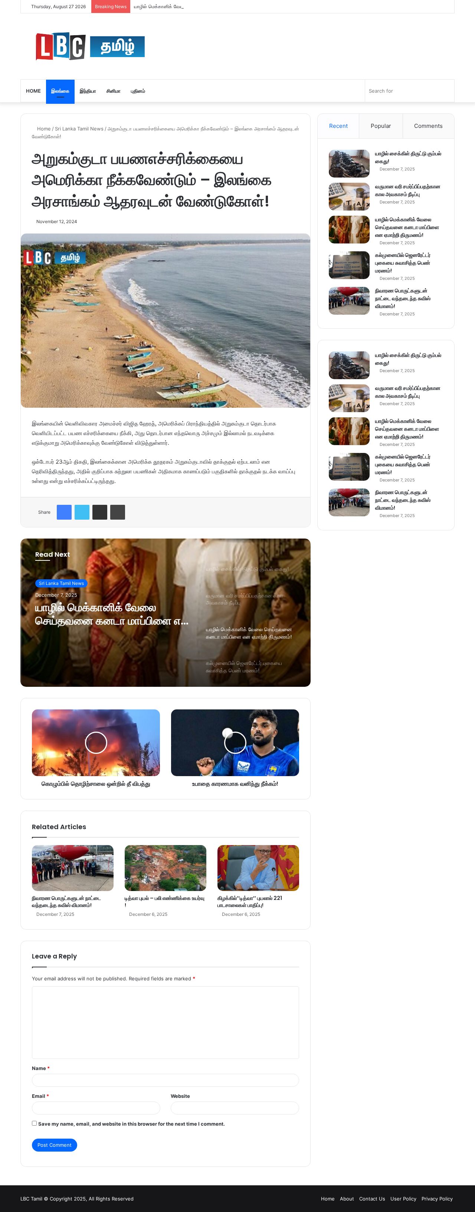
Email (40, 1096)
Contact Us (372, 1199)
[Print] (117, 512)
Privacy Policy (437, 1199)
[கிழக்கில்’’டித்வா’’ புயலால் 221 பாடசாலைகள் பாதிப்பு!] (258, 868)
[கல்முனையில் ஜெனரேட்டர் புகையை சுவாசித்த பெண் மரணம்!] (349, 265)
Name (41, 1068)
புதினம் (138, 91)
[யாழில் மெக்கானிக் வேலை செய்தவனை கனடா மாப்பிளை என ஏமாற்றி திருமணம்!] (349, 230)
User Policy (403, 1199)
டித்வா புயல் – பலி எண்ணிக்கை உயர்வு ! (164, 901)
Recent (338, 125)
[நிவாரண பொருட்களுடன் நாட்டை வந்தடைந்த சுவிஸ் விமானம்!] (73, 868)
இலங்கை (60, 91)
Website (180, 1096)
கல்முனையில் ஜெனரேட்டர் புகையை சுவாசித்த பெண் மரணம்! (402, 262)
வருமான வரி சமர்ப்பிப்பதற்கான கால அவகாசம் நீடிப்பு (407, 190)
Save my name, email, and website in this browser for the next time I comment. (131, 1124)
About (347, 1199)
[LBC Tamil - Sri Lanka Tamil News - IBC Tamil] (131, 46)
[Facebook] (64, 512)
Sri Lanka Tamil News (79, 129)
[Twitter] (82, 512)
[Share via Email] (99, 512)
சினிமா (114, 91)
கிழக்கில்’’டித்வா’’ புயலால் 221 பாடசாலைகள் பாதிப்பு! (249, 901)
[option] (165, 613)
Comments (428, 125)
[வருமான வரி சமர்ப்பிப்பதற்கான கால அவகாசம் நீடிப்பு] (349, 197)
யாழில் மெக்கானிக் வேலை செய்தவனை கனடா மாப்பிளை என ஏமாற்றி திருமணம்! (215, 6)
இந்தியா (88, 91)
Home (33, 91)
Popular (381, 125)
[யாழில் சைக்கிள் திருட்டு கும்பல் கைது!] (349, 164)
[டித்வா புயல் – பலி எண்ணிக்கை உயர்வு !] (165, 868)
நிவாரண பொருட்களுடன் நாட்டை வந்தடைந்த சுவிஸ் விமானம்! (66, 901)
